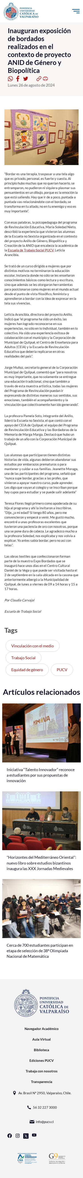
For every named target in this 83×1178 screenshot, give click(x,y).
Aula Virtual (41, 1039)
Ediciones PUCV (41, 1060)
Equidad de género (27, 669)
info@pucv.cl (45, 1122)
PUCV (62, 669)
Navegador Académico (42, 1029)
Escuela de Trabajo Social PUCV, (31, 250)
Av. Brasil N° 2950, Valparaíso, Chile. (44, 1093)
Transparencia (41, 1082)
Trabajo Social (23, 657)
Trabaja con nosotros (42, 1071)
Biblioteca (41, 1050)
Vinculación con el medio (32, 645)
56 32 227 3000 (45, 1107)
